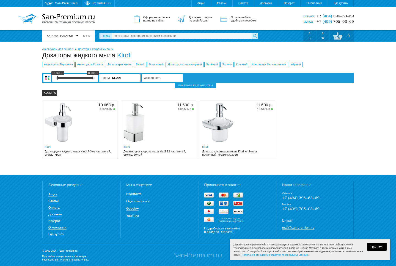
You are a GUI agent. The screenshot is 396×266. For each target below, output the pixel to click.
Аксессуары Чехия (119, 64)
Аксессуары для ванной (57, 49)
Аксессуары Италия (90, 64)
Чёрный (296, 64)
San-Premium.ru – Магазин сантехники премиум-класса (68, 19)
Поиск (106, 35)
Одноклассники (137, 201)
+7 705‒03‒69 (300, 209)
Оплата (243, 3)
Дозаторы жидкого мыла (94, 49)
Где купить (341, 3)
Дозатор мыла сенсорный (185, 64)
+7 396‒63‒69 (300, 198)
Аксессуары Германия (58, 64)
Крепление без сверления (269, 64)
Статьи (221, 3)
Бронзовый (156, 64)
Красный (242, 64)
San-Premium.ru (64, 259)
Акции (201, 3)
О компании (314, 3)
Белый (140, 64)
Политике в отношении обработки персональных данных (275, 254)
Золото (227, 64)
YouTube (132, 216)
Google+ (132, 208)
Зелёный (212, 64)
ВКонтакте (134, 194)
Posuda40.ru (102, 3)
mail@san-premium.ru (298, 227)
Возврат (289, 3)
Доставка (266, 3)
